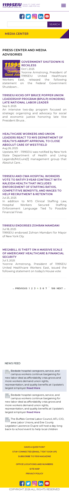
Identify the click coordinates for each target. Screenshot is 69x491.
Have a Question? (34, 447)
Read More (33, 388)
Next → (61, 288)
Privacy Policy (34, 473)
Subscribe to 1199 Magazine (34, 456)
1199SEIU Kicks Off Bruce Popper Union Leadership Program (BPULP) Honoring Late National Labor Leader (33, 99)
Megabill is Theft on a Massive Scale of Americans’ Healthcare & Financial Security (33, 253)
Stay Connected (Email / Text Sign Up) (34, 451)
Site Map (35, 469)
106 (53, 288)
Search (54, 24)
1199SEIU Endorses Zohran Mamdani (31, 225)
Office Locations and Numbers (34, 464)
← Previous (19, 288)
